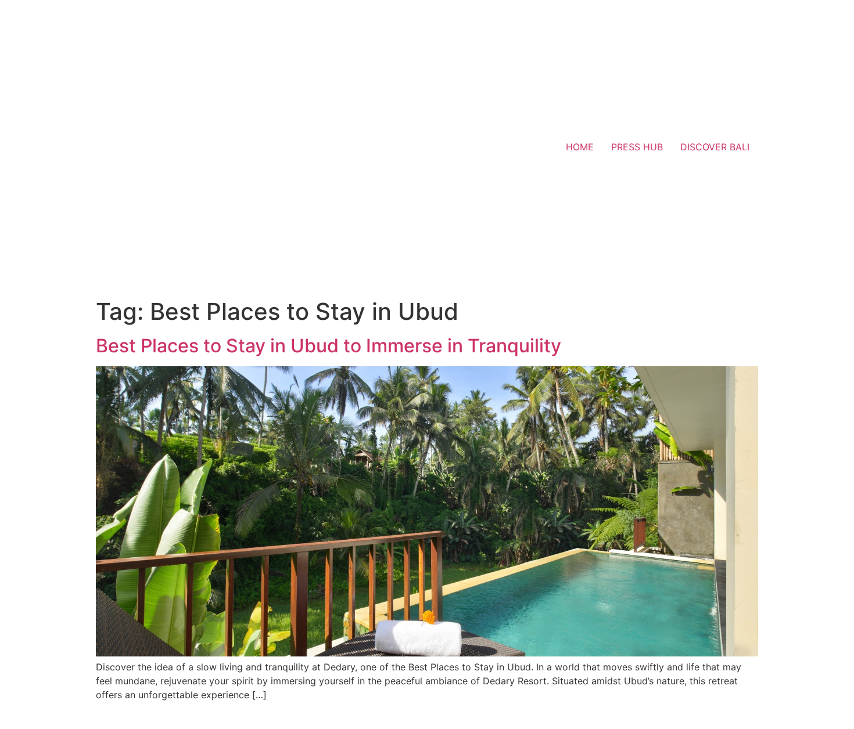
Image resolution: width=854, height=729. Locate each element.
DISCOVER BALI (714, 147)
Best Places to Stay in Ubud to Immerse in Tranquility (328, 345)
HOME (580, 147)
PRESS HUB (637, 147)
